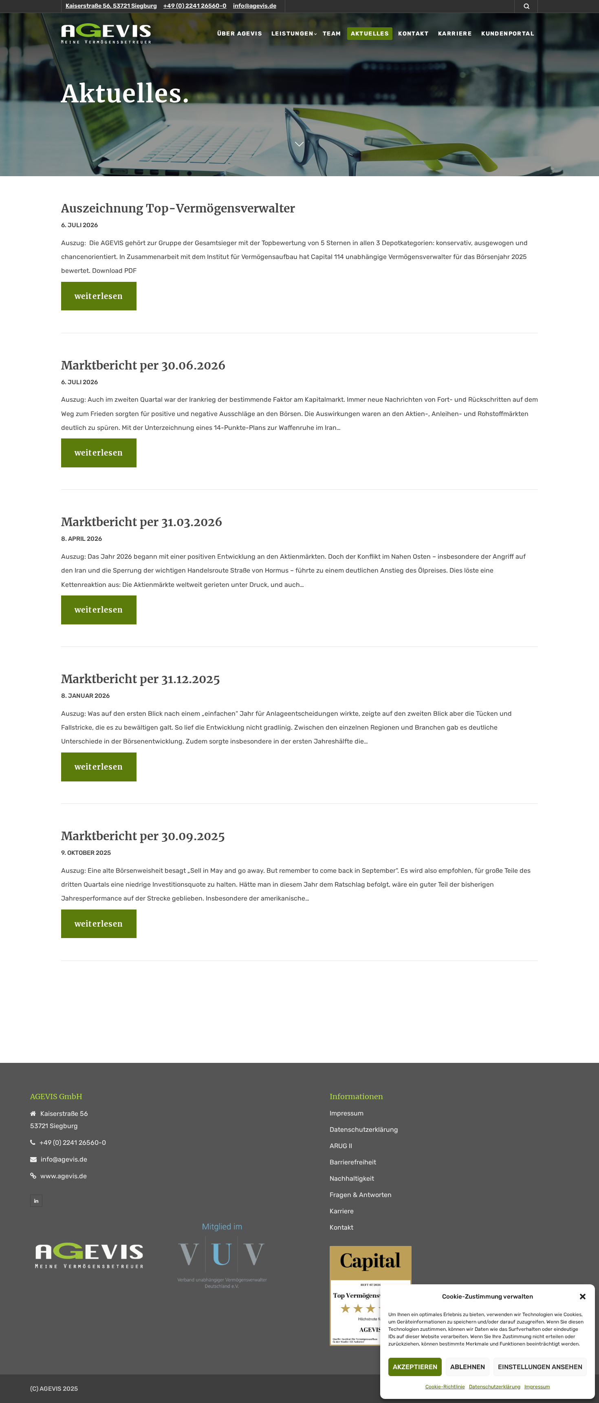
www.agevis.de (63, 1176)
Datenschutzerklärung (494, 1387)
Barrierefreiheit (353, 1162)
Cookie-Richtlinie (445, 1387)
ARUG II (341, 1146)
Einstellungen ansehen (540, 1367)
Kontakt (341, 1227)
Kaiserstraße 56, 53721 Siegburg (111, 5)
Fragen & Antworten (361, 1195)
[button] (583, 1296)
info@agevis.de (254, 5)
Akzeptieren (415, 1367)
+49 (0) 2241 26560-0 (195, 5)
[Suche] (528, 6)
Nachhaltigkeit (352, 1178)
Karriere (342, 1211)
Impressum (537, 1387)
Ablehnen (467, 1367)
